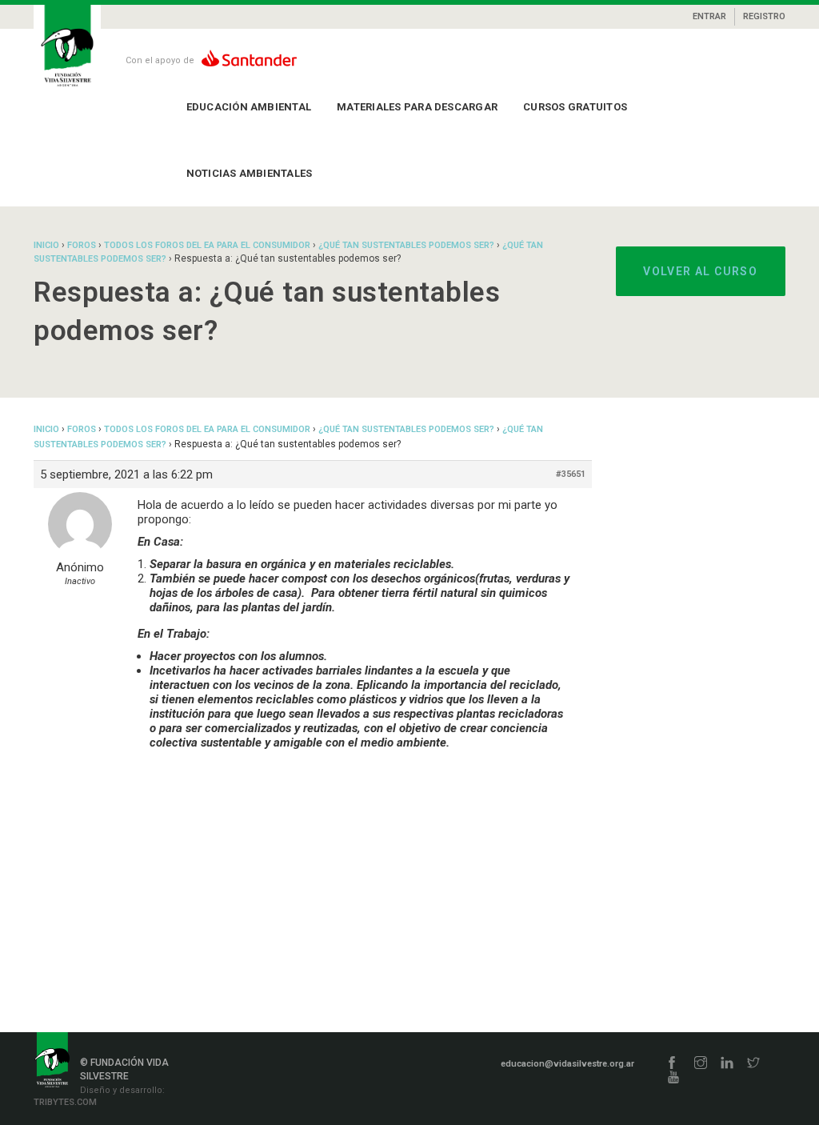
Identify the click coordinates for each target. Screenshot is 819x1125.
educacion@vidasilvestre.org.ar (567, 1064)
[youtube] (673, 1078)
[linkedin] (727, 1064)
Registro (764, 16)
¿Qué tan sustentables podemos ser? (406, 245)
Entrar (709, 16)
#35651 (570, 474)
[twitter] (753, 1064)
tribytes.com (65, 1102)
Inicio (46, 245)
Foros (81, 245)
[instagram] (700, 1064)
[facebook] (671, 1064)
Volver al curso (700, 271)
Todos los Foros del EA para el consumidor (207, 245)
